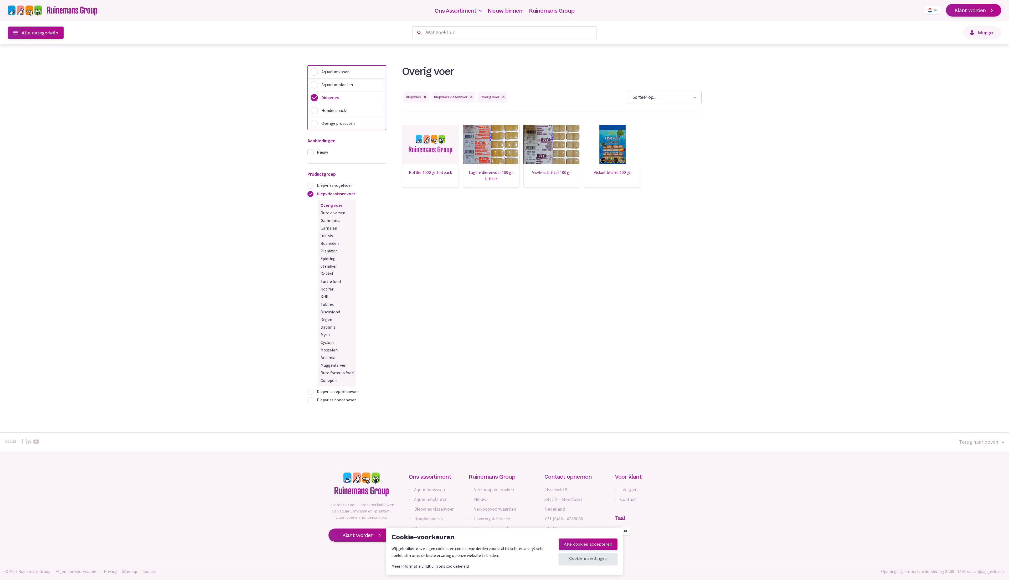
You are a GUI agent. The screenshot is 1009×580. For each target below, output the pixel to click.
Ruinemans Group (551, 10)
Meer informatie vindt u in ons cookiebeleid (430, 566)
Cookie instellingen (588, 558)
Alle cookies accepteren (588, 544)
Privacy (110, 571)
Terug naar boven (978, 442)
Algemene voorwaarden (77, 571)
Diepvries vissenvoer (434, 509)
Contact (628, 499)
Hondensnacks (428, 519)
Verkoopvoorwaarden (495, 509)
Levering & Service (492, 519)
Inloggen (628, 489)
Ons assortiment (430, 476)
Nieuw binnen (505, 10)
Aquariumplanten (430, 499)
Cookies (149, 571)
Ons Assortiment (455, 10)
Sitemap (129, 571)
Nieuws (481, 499)
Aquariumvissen (429, 489)
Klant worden (970, 10)
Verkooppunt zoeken (494, 489)
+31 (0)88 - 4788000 (563, 519)
